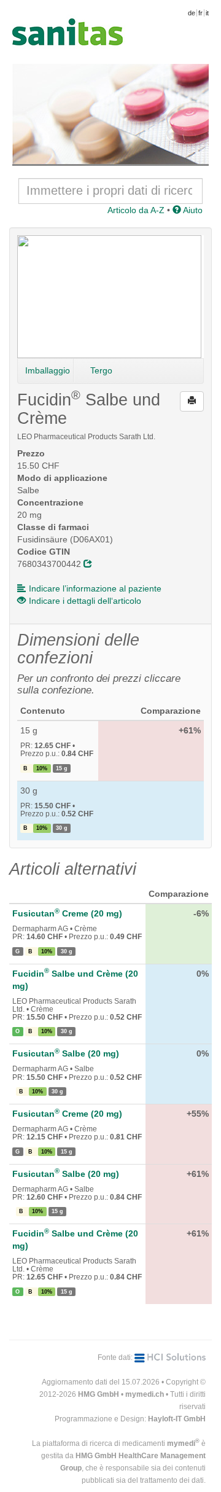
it (207, 13)
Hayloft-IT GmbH (177, 1419)
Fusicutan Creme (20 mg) (67, 913)
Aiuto (192, 210)
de (191, 13)
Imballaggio (47, 370)
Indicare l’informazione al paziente (95, 588)
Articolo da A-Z (136, 210)
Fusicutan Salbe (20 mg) (65, 1053)
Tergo (101, 370)
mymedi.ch (144, 1394)
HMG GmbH (98, 1394)
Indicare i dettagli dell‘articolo (85, 601)
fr (200, 13)
